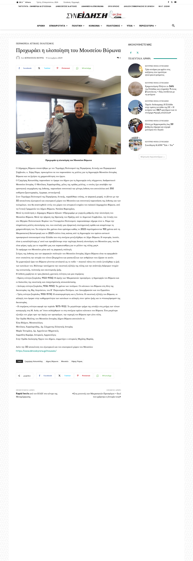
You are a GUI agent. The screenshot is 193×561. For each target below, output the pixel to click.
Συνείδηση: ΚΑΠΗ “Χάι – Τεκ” (159, 145)
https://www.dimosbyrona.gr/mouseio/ (36, 351)
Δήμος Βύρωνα (52, 361)
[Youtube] (175, 2)
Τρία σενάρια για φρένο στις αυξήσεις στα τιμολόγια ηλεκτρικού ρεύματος (157, 72)
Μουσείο (64, 361)
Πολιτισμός (47, 43)
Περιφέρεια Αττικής (27, 43)
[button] (173, 25)
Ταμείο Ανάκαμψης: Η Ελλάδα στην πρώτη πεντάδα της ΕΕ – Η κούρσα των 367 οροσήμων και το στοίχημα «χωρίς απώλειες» (161, 108)
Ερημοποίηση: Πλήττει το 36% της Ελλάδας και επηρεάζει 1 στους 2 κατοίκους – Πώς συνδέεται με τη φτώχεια (160, 90)
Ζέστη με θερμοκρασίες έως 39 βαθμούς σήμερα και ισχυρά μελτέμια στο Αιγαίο (159, 127)
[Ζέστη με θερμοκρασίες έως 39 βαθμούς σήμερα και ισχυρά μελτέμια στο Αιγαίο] (135, 125)
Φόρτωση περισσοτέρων (152, 157)
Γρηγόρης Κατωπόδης (34, 361)
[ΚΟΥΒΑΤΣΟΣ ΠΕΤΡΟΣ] (18, 58)
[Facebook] (168, 2)
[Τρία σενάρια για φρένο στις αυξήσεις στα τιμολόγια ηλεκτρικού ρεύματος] (135, 70)
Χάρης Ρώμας (76, 361)
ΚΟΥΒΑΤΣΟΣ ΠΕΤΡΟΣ (34, 58)
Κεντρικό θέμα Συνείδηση (157, 66)
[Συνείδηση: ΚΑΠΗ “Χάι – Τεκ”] (135, 143)
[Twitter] (172, 2)
